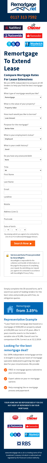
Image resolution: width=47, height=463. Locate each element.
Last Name (9, 181)
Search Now (21, 243)
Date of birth (10, 226)
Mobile (7, 204)
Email (6, 189)
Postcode (8, 219)
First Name (9, 174)
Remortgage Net (23, 6)
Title (6, 167)
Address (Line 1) (11, 211)
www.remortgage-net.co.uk (14, 453)
